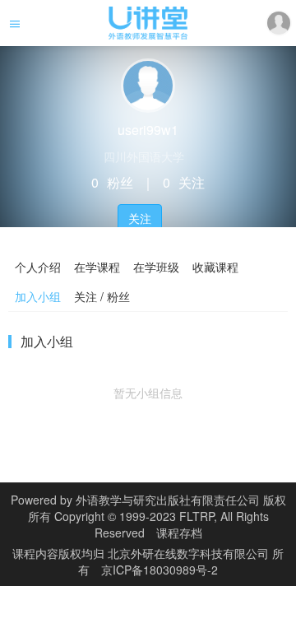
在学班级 (156, 266)
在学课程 (97, 266)
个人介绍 (38, 266)
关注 (139, 218)
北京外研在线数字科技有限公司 (190, 553)
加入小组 (38, 296)
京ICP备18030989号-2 (159, 569)
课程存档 (179, 532)
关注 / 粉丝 (102, 296)
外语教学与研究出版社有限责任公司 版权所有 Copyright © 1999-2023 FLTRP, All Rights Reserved (157, 516)
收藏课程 (215, 266)
